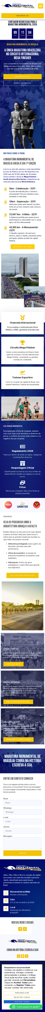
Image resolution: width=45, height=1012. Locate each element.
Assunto (6, 827)
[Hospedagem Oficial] (22, 463)
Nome (5, 799)
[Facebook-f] (20, 929)
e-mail (5, 817)
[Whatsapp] (26, 956)
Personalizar (22, 993)
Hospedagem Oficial (22, 467)
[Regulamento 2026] (22, 446)
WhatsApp (7, 808)
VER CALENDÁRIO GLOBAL (18, 702)
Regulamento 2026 (22, 451)
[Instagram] (25, 929)
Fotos (22, 487)
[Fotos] (22, 482)
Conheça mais (13, 664)
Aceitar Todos (22, 1002)
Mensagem (7, 836)
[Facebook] (22, 956)
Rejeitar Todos (22, 997)
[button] (40, 6)
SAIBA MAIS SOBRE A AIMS (18, 739)
